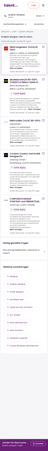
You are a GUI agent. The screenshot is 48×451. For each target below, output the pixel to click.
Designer (14, 276)
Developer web (17, 299)
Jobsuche (5, 31)
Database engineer (19, 338)
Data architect (16, 330)
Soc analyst (15, 315)
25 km (39, 16)
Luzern (14, 31)
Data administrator (18, 322)
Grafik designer (17, 291)
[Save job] (43, 47)
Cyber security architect (21, 307)
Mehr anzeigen (16, 68)
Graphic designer (18, 284)
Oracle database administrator (24, 345)
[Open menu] (43, 5)
